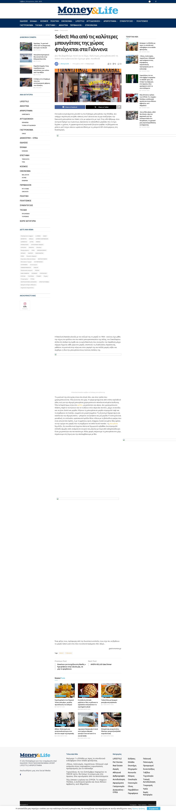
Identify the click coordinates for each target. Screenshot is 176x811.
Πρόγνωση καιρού (26, 270)
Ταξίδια (38, 25)
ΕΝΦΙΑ (38, 242)
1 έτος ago (38, 87)
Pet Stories (25, 189)
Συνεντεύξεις (126, 21)
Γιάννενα (69, 653)
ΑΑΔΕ (45, 236)
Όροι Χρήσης (142, 805)
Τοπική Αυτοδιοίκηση (29, 125)
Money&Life (23, 805)
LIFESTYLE (79, 21)
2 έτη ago (38, 50)
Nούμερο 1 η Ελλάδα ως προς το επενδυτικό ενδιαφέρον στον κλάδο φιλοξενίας (85, 759)
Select (61, 653)
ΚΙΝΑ (22, 256)
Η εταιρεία (133, 805)
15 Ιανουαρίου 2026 (107, 736)
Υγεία (23, 162)
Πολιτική (54, 21)
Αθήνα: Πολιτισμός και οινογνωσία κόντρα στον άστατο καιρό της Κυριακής (64, 731)
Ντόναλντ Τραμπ (26, 262)
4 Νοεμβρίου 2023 (78, 64)
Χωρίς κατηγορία (28, 221)
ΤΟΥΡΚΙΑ (31, 276)
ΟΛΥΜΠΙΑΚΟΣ (38, 262)
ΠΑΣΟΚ (36, 267)
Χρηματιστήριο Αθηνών (28, 284)
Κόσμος (44, 21)
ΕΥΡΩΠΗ (23, 247)
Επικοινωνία (91, 25)
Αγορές (24, 178)
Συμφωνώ (153, 808)
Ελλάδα (33, 21)
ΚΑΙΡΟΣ (30, 253)
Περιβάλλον (75, 25)
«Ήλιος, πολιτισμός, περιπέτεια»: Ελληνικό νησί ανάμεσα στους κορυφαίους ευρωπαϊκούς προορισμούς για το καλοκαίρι (147, 62)
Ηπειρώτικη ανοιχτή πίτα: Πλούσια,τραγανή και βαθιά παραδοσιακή (111, 731)
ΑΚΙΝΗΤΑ (23, 239)
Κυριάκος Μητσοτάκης (28, 259)
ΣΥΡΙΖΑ (23, 276)
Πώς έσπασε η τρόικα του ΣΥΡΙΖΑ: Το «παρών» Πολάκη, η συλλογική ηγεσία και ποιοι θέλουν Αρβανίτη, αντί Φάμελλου (86, 781)
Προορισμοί (26, 214)
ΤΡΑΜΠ (38, 276)
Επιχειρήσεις (25, 250)
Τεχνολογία (25, 159)
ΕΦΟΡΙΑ (31, 247)
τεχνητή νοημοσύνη (27, 287)
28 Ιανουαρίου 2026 (84, 709)
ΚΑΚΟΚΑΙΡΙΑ (39, 253)
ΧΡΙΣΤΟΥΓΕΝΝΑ (44, 282)
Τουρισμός (25, 216)
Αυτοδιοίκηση (93, 21)
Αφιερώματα (26, 114)
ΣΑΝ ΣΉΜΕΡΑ (25, 273)
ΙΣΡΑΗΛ (23, 253)
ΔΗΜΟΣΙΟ (24, 242)
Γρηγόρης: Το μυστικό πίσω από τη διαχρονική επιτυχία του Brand (42, 45)
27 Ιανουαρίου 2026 (107, 704)
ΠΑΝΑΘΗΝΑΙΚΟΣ (26, 267)
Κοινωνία (25, 151)
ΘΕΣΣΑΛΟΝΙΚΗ (41, 250)
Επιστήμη (50, 25)
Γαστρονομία (26, 25)
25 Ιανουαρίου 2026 (61, 736)
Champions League (27, 236)
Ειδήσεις (24, 21)
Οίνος (24, 133)
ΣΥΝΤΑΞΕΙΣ (43, 273)
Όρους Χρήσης (138, 808)
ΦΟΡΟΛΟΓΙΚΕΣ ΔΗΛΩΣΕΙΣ (29, 282)
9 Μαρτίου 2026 (60, 707)
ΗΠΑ (33, 250)
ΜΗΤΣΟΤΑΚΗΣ (42, 259)
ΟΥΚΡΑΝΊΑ (24, 264)
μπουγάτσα (113, 423)
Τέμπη (46, 276)
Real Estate (25, 175)
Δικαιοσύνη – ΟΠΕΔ (29, 138)
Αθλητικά (63, 25)
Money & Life (65, 64)
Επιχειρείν (25, 180)
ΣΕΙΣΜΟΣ (34, 273)
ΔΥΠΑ (31, 242)
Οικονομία (66, 21)
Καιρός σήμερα (31, 256)
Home (56, 30)
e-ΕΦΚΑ (38, 236)
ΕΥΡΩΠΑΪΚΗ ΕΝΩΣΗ (37, 244)
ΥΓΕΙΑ (32, 279)
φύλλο (80, 405)
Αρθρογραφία (110, 21)
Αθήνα (31, 239)
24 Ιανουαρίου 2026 (84, 738)
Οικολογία (25, 191)
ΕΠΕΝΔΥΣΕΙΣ (24, 244)
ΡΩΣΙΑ (37, 270)
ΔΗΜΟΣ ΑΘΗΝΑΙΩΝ (42, 239)
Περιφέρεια (25, 122)
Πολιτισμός (142, 21)
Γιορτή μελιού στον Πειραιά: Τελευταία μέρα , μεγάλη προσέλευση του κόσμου (64, 702)
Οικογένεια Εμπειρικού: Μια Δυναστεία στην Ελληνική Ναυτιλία (41, 57)
